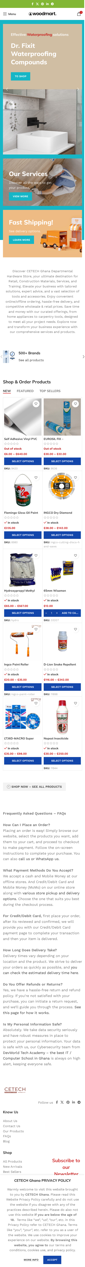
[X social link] (37, 4)
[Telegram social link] (52, 4)
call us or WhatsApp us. (39, 859)
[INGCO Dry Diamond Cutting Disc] (62, 490)
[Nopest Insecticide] (62, 716)
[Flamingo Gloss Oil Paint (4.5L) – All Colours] (23, 490)
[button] (7, 89)
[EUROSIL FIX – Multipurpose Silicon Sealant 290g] (62, 417)
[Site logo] (42, 13)
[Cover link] (42, 182)
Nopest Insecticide (56, 738)
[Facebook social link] (32, 4)
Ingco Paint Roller (16, 664)
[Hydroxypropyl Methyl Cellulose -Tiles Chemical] (23, 568)
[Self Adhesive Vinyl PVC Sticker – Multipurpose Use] (23, 417)
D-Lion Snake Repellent (60, 664)
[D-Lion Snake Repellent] (62, 642)
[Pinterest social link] (42, 4)
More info (31, 1259)
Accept (52, 1259)
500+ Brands (29, 353)
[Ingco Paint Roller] (23, 642)
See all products (31, 360)
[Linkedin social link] (47, 4)
